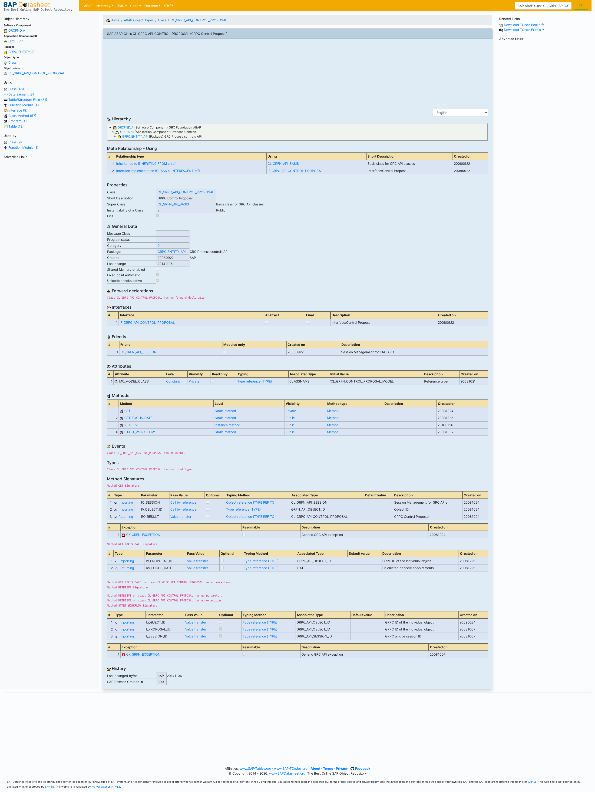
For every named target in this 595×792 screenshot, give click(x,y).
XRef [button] (167, 6)
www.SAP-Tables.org (255, 768)
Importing (126, 502)
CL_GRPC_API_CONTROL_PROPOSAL (36, 73)
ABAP (88, 6)
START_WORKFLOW (139, 432)
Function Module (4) (23, 105)
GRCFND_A (16, 30)
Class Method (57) (22, 116)
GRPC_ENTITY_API (22, 52)
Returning (126, 516)
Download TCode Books (522, 25)
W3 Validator (99, 786)
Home (114, 20)
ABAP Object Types (139, 20)
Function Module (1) (23, 147)
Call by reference (183, 502)
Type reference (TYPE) (254, 381)
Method (333, 411)
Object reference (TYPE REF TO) (251, 502)
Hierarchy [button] (103, 6)
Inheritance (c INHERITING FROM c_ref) (146, 163)
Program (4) (17, 121)
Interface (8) (17, 110)
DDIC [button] (120, 6)
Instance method (227, 425)
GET (127, 411)
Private (194, 381)
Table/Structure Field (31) (27, 100)
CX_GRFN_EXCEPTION (143, 535)
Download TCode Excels (523, 30)
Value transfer (180, 516)
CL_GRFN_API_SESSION (138, 352)
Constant (173, 381)
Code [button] (134, 6)
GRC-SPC (15, 41)
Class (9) (15, 142)
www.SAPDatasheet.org (287, 773)
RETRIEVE (131, 425)
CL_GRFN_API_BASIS (283, 163)
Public (290, 418)
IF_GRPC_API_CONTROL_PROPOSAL (295, 171)
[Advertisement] (49, 193)
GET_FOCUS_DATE (138, 418)
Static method (225, 411)
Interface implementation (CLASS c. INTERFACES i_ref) (158, 171)
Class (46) (16, 89)
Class (12, 62)
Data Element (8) (21, 94)
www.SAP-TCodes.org (290, 768)
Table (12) (15, 126)
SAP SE (532, 781)
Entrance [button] (151, 6)
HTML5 (115, 786)
